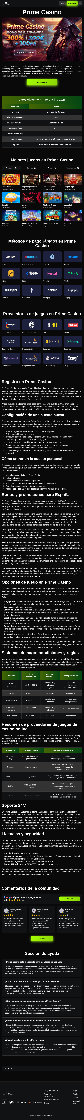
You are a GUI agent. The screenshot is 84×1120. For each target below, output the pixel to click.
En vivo (30, 168)
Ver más (42, 938)
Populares (10, 168)
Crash (50, 168)
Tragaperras (71, 168)
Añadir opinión (69, 898)
